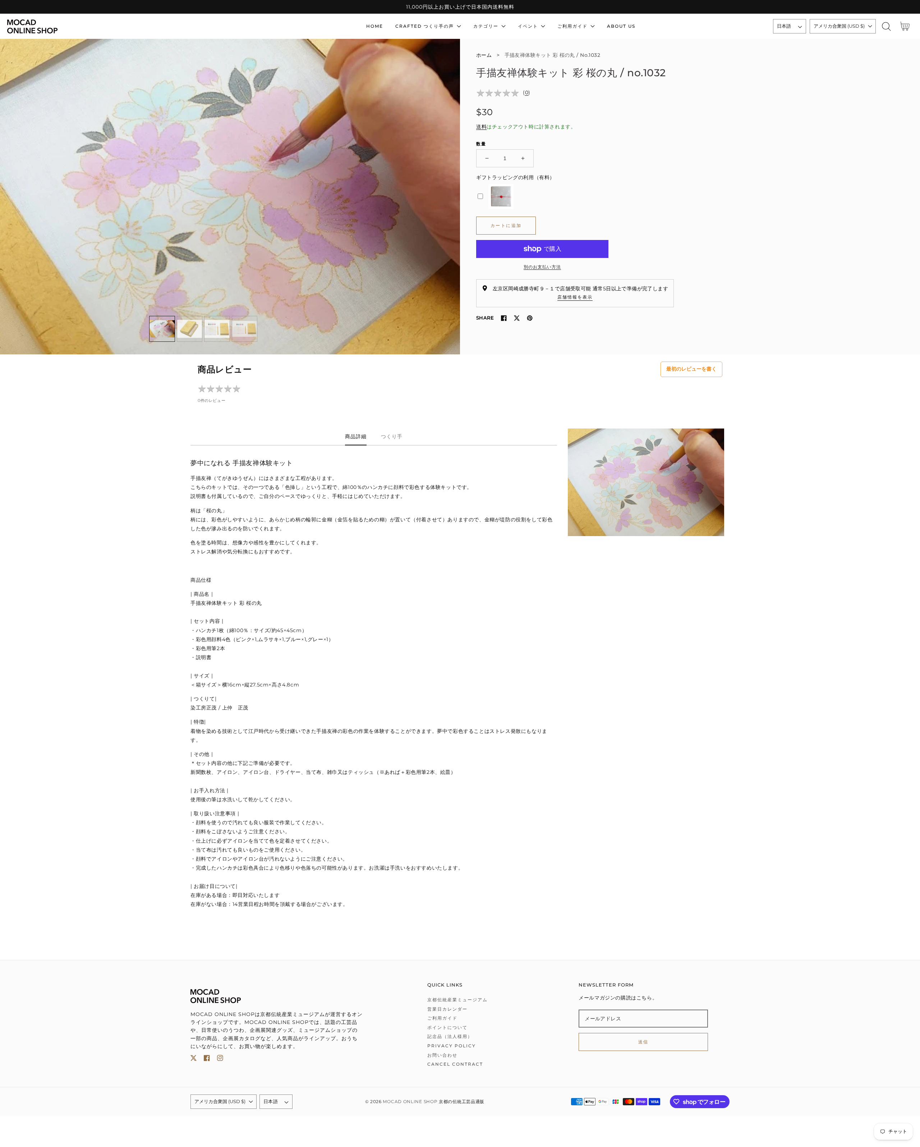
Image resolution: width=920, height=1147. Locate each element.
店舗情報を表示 (575, 297)
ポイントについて (447, 1027)
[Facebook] (504, 318)
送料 (481, 126)
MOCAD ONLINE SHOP (410, 1101)
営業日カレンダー (447, 1009)
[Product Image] (230, 196)
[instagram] (220, 1059)
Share (485, 318)
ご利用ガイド (442, 1018)
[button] (886, 26)
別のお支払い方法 (542, 266)
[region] (460, 7)
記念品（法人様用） (450, 1036)
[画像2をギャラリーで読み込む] (190, 329)
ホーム (484, 55)
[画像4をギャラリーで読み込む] (245, 329)
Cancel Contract (455, 1064)
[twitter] (193, 1059)
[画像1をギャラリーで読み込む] (162, 329)
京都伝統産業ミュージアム (457, 999)
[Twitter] (517, 318)
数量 (481, 143)
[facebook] (207, 1059)
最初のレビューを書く (691, 369)
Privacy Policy (451, 1045)
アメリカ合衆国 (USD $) (839, 26)
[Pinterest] (530, 318)
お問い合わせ (442, 1055)
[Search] (886, 26)
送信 (643, 1041)
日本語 (784, 26)
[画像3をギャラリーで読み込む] (217, 329)
